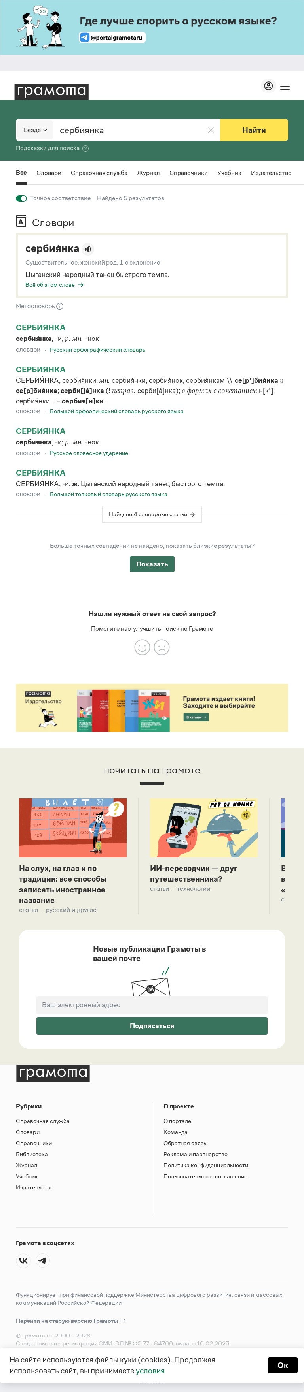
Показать (152, 564)
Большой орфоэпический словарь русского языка (117, 411)
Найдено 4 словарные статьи (148, 514)
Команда (175, 1132)
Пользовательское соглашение (205, 1176)
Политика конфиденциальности (205, 1165)
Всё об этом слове (50, 284)
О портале (177, 1120)
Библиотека (32, 1154)
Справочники (188, 172)
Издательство (271, 172)
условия (150, 1370)
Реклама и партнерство (195, 1154)
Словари (48, 172)
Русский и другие (71, 910)
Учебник (229, 172)
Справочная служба (99, 172)
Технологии (193, 888)
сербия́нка (52, 248)
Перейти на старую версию (67, 1320)
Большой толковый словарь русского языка (108, 494)
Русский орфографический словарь (97, 349)
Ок (282, 1365)
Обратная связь (184, 1143)
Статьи (28, 910)
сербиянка (41, 327)
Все (21, 173)
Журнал (148, 172)
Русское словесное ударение (89, 453)
